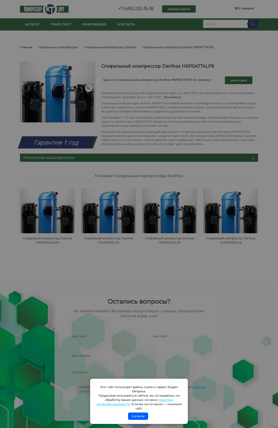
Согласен (138, 416)
